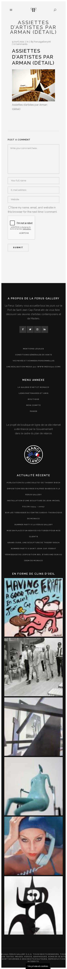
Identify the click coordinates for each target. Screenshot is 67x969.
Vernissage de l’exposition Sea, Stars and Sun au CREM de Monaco (33, 557)
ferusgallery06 (42, 41)
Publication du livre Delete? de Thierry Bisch (33, 483)
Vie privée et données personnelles (33, 361)
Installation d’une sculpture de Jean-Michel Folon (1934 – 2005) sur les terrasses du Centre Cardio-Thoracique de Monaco (33, 510)
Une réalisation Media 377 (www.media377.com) (33, 367)
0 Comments (20, 44)
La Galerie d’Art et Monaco (33, 387)
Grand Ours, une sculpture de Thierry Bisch (33, 542)
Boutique (33, 399)
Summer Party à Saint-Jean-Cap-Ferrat (33, 548)
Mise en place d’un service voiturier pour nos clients (33, 533)
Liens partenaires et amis (33, 393)
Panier (33, 411)
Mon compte (33, 405)
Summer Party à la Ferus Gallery (33, 525)
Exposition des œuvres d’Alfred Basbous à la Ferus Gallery (33, 492)
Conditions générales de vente (33, 355)
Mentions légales (33, 349)
